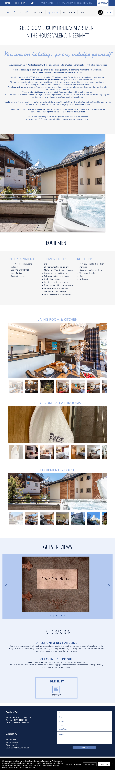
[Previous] (6, 586)
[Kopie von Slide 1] (53, 615)
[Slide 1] (50, 615)
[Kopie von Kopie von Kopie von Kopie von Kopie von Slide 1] (64, 615)
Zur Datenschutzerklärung (25, 767)
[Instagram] (100, 12)
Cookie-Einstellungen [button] (73, 764)
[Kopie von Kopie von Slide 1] (56, 615)
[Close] (112, 764)
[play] (100, 136)
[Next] (109, 586)
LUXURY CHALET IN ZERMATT (21, 2)
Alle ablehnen (90, 764)
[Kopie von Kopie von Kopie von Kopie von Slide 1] (61, 615)
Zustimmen (104, 764)
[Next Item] (103, 350)
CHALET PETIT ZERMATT (17, 12)
